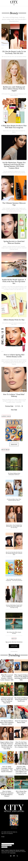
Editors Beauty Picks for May (14, 320)
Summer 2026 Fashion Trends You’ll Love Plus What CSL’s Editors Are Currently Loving (14, 606)
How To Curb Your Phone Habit (21, 721)
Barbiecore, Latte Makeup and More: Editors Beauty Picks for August (14, 89)
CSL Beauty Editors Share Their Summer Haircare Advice (14, 500)
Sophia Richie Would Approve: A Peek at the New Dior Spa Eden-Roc (14, 281)
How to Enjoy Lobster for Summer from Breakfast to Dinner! (6, 793)
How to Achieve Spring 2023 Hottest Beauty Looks (14, 355)
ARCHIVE (17, 850)
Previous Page (9, 406)
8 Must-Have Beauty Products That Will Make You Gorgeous (14, 126)
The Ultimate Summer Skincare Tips (14, 204)
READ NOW (14, 444)
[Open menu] (14, 5)
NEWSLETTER (12, 850)
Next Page (14, 409)
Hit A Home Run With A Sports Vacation (14, 633)
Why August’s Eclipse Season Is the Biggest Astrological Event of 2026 (21, 677)
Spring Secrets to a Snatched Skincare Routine (14, 242)
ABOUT (2, 850)
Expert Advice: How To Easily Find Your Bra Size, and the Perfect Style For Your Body (14, 526)
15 (22, 406)
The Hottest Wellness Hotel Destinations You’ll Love (14, 474)
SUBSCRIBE (14, 646)
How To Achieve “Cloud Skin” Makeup (14, 395)
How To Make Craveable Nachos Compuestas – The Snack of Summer (14, 580)
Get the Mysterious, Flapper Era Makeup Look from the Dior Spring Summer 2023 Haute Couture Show (14, 165)
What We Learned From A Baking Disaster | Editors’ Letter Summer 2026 (6, 677)
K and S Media (12, 852)
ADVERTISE (22, 850)
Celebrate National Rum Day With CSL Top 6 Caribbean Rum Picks (7, 700)
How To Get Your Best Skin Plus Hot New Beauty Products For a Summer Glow (14, 553)
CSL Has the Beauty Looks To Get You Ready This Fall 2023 (14, 52)
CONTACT (7, 850)
